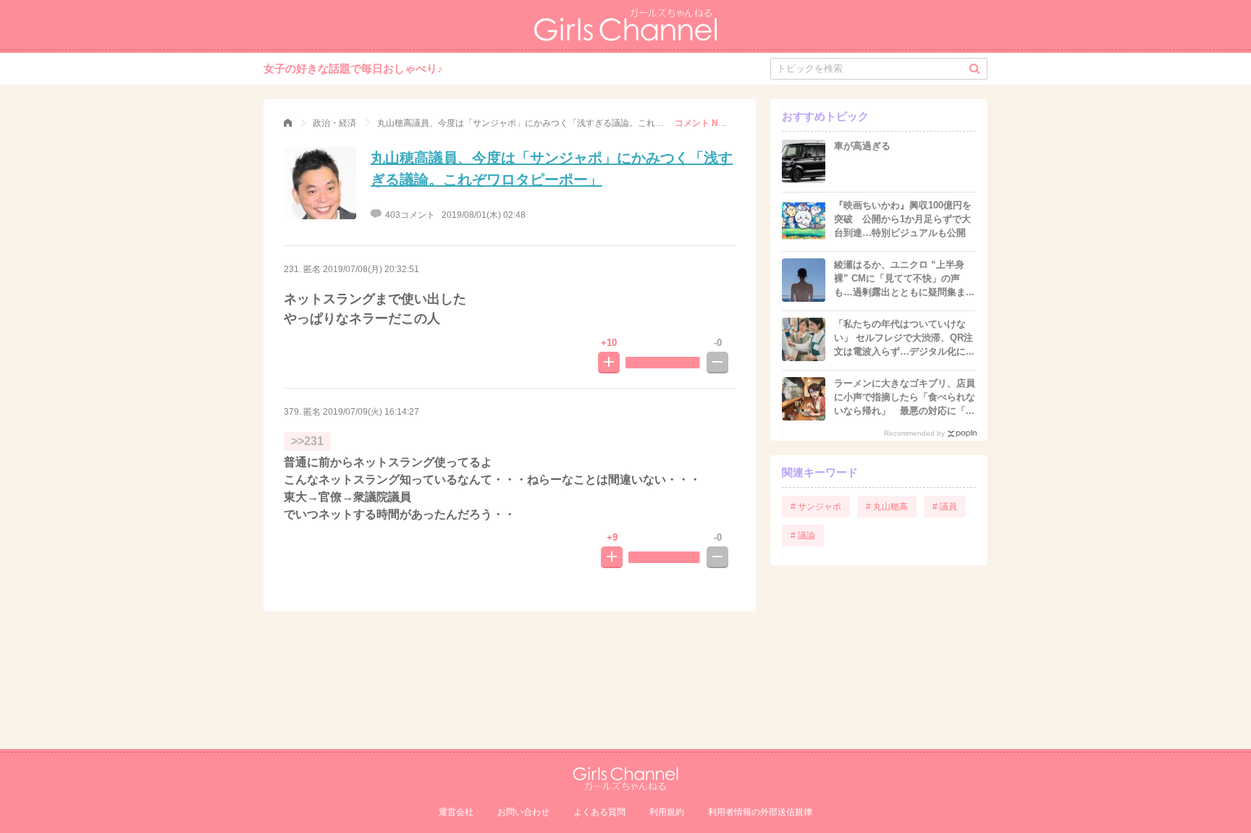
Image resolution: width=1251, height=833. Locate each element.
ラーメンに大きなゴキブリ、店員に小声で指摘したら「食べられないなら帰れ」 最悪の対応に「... (904, 397)
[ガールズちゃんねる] (288, 123)
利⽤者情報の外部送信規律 (760, 812)
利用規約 (666, 812)
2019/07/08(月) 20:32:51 (371, 269)
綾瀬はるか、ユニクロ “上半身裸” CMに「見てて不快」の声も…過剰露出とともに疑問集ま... (904, 278)
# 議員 (944, 507)
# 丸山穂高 (887, 507)
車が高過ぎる (862, 145)
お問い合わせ (523, 812)
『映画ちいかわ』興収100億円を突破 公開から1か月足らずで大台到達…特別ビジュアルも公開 (903, 219)
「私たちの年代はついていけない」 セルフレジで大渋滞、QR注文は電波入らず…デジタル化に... (904, 337)
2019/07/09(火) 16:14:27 (371, 412)
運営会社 (456, 812)
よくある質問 (599, 812)
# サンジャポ (816, 507)
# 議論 (803, 535)
